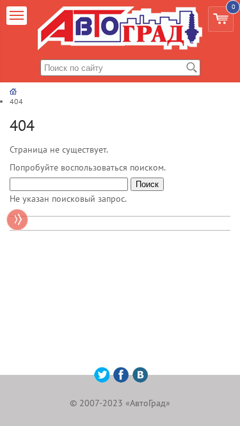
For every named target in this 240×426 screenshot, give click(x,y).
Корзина (232, 16)
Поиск (147, 184)
